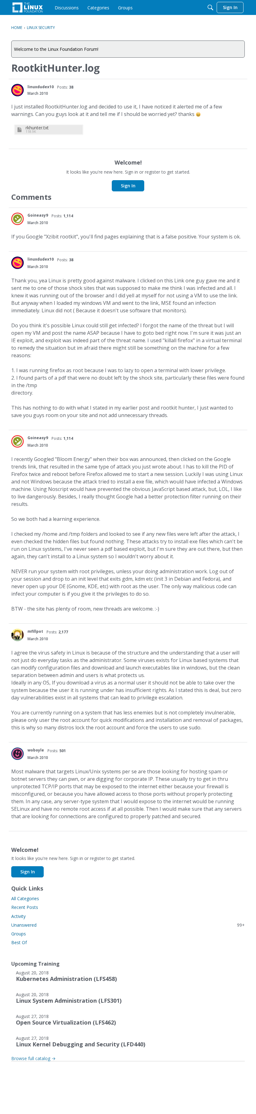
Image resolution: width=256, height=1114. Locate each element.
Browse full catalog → (33, 1058)
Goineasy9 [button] (37, 215)
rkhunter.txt (37, 128)
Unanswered (128, 925)
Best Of (19, 942)
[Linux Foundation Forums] (27, 7)
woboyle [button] (35, 750)
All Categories (25, 898)
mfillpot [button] (35, 631)
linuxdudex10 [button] (40, 86)
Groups (18, 934)
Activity (18, 916)
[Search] (210, 7)
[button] (17, 90)
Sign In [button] (128, 186)
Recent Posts (24, 907)
